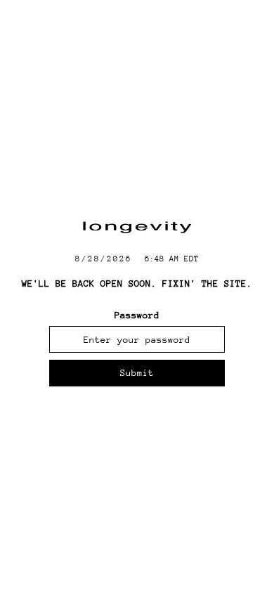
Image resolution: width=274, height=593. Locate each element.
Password (137, 315)
